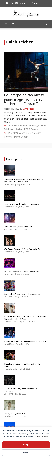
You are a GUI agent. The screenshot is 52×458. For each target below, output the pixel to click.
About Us (24, 3)
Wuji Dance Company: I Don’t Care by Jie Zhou (23, 249)
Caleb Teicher (24, 133)
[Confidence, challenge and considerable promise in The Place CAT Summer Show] (9, 174)
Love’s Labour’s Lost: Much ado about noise (22, 294)
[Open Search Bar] (45, 24)
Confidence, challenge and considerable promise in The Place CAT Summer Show (24, 180)
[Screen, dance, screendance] (9, 408)
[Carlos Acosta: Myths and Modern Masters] (9, 199)
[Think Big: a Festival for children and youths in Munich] (9, 358)
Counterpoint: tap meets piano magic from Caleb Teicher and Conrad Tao (24, 99)
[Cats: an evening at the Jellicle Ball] (9, 221)
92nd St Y (12, 133)
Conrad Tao (37, 133)
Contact (35, 3)
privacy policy (43, 436)
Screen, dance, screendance (15, 414)
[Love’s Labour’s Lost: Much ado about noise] (9, 288)
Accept (26, 444)
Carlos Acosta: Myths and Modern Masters (21, 204)
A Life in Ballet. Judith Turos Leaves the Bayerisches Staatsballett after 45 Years (25, 318)
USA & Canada (31, 129)
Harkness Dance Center (16, 136)
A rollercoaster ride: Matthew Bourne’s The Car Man (25, 341)
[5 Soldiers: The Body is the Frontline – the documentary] (9, 383)
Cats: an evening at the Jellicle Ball (18, 227)
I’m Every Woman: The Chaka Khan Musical (21, 272)
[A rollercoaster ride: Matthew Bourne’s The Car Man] (9, 336)
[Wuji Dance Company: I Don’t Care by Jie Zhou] (9, 244)
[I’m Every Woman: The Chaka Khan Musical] (9, 266)
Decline (26, 452)
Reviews (20, 129)
